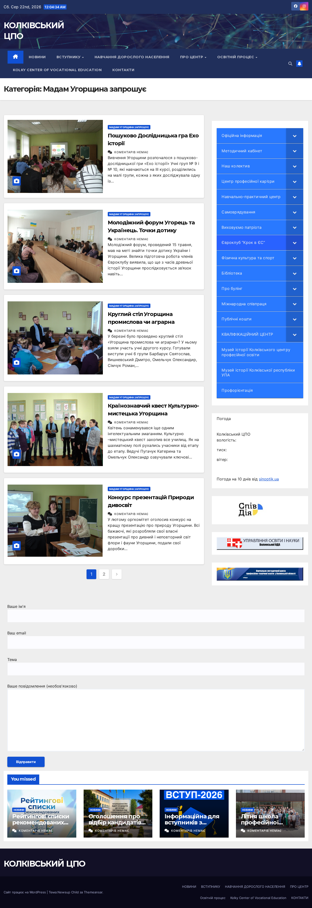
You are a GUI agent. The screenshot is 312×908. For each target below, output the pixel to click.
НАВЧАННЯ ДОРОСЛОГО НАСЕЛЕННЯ (132, 57)
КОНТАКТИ (123, 70)
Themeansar (93, 892)
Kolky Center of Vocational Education (57, 70)
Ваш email (16, 633)
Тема (12, 659)
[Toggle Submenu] (294, 135)
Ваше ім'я (16, 606)
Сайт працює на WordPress (25, 892)
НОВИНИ (37, 57)
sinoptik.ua (269, 479)
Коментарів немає (131, 152)
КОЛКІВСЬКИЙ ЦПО (44, 864)
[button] (290, 63)
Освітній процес (236, 57)
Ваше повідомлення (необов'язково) (42, 686)
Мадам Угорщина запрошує (129, 127)
